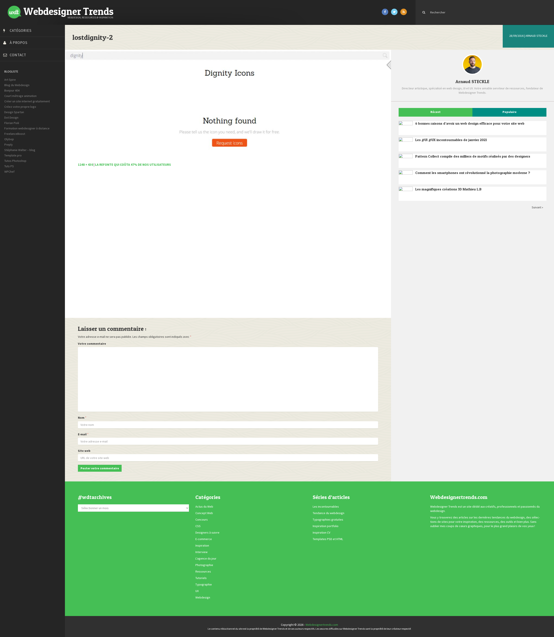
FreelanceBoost (14, 134)
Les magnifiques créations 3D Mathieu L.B (448, 189)
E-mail (82, 434)
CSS (198, 526)
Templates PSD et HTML (328, 539)
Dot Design (11, 117)
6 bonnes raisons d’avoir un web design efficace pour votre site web (469, 123)
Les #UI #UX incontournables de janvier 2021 (451, 140)
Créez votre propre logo (20, 107)
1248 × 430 (85, 164)
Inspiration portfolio (325, 526)
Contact (18, 55)
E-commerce (203, 539)
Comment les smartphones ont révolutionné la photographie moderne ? (472, 173)
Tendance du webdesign (328, 513)
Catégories (21, 30)
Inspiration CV (321, 533)
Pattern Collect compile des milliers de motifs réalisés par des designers (472, 156)
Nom (81, 418)
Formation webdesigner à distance (27, 128)
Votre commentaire (92, 344)
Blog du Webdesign (16, 85)
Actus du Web (204, 507)
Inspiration (202, 546)
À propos (18, 42)
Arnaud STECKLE (536, 36)
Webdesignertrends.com (322, 625)
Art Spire (10, 80)
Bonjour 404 (11, 90)
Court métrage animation (20, 96)
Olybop (9, 139)
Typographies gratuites (328, 520)
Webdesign (202, 598)
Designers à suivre (207, 533)
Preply (8, 144)
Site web (84, 451)
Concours (201, 520)
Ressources (203, 572)
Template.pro (13, 155)
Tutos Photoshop (15, 161)
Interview (201, 552)
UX (197, 591)
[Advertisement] (208, 245)
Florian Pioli (11, 123)
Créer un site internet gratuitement (27, 101)
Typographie (203, 585)
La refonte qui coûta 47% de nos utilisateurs (133, 164)
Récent (435, 112)
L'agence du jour (205, 559)
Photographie (204, 565)
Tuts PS (9, 166)
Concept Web (204, 513)
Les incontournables (326, 507)
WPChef (9, 172)
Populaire (509, 112)
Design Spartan (14, 112)
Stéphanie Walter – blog (19, 150)
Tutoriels (201, 578)
